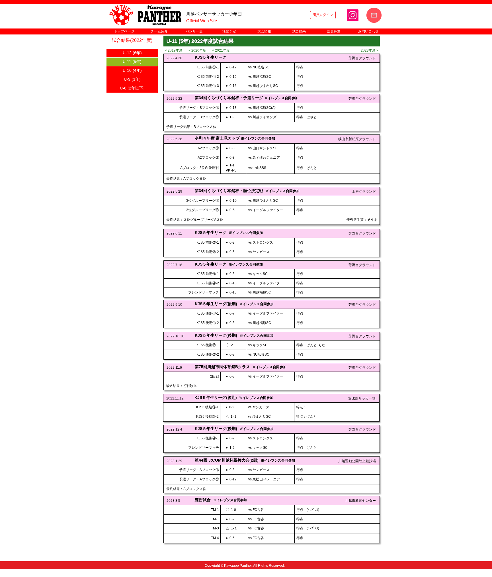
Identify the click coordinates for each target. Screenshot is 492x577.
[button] (159, 31)
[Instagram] (352, 15)
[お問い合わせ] (374, 15)
